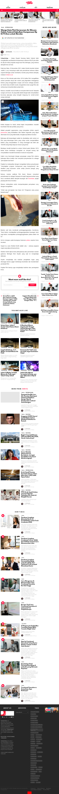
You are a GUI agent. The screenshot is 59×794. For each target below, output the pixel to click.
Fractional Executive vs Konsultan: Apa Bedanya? (29, 689)
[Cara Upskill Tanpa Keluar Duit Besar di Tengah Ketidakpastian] (34, 15)
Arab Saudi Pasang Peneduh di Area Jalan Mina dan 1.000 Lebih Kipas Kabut (29, 475)
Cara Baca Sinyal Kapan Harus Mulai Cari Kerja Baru (49, 240)
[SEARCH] (57, 10)
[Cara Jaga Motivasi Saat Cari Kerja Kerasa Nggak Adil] (48, 15)
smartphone (34, 771)
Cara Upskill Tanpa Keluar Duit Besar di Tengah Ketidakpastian (34, 20)
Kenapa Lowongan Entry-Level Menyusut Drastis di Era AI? (49, 204)
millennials (34, 756)
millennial (34, 754)
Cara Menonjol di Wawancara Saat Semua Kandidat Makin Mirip (49, 132)
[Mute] (11, 717)
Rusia (33, 769)
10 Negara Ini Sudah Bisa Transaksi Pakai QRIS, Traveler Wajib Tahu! (29, 627)
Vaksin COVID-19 (36, 775)
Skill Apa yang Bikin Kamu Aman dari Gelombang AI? (49, 312)
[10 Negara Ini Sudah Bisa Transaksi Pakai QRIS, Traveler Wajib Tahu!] (10, 629)
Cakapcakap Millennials (34, 730)
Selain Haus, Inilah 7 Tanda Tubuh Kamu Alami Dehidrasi (10, 327)
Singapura (39, 769)
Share (2, 101)
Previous (0, 18)
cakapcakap (34, 720)
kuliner (33, 747)
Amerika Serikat (35, 711)
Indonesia (39, 739)
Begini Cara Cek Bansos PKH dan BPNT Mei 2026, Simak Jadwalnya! (29, 436)
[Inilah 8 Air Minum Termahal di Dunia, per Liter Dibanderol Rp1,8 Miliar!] (29, 366)
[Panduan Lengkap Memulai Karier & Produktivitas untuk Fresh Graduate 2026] (10, 521)
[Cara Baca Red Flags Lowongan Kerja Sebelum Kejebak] (21, 15)
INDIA (33, 739)
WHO (33, 782)
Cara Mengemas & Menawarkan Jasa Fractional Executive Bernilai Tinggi (28, 583)
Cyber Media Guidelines (36, 789)
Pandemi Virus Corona (37, 760)
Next (58, 18)
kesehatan (31, 178)
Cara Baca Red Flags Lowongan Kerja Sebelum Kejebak (21, 20)
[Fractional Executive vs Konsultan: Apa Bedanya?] (10, 691)
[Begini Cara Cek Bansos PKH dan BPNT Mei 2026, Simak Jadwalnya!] (10, 437)
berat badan (35, 716)
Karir (23, 515)
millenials (40, 752)
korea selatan (35, 745)
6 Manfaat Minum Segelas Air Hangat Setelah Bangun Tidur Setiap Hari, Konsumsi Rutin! (28, 328)
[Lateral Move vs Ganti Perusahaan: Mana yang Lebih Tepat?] (49, 249)
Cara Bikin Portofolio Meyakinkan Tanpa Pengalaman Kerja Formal (49, 168)
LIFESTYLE (10, 323)
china (33, 734)
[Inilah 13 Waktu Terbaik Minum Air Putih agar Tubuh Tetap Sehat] (10, 366)
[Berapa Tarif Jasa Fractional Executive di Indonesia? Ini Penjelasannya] (10, 608)
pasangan (34, 762)
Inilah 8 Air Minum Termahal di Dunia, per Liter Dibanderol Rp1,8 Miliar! (28, 375)
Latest (8, 7)
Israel (38, 741)
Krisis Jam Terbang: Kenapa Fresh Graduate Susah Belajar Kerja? (49, 186)
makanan (39, 747)
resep (41, 767)
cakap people (35, 732)
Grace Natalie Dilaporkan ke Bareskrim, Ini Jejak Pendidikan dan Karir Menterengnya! (28, 455)
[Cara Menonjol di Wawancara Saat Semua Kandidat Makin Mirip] (49, 124)
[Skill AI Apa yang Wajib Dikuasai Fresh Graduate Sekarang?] (49, 142)
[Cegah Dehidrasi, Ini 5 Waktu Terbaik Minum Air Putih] (10, 343)
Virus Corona (35, 780)
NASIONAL (28, 414)
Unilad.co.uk (9, 75)
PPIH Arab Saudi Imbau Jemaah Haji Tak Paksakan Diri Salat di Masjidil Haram (29, 494)
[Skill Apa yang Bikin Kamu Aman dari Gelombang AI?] (49, 303)
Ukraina (33, 773)
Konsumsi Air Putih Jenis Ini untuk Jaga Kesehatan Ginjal (29, 351)
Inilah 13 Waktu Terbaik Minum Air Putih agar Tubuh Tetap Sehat (9, 374)
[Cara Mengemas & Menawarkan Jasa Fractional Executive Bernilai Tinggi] (10, 585)
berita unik (34, 718)
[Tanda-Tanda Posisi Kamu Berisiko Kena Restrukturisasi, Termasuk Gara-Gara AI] (49, 267)
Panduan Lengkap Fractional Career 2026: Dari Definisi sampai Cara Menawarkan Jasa (30, 541)
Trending (50, 7)
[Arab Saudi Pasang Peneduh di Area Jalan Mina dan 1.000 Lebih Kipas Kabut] (10, 475)
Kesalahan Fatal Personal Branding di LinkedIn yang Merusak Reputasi (29, 666)
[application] (7, 715)
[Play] (2, 717)
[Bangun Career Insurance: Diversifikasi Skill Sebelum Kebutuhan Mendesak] (7, 15)
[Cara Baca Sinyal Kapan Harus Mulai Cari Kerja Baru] (49, 231)
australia (34, 714)
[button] (7, 715)
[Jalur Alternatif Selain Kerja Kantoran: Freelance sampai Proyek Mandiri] (49, 106)
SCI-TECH (24, 623)
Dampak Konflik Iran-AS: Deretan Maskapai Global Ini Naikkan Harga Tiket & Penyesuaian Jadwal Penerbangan (29, 398)
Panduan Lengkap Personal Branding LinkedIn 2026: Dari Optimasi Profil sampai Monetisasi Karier (29, 563)
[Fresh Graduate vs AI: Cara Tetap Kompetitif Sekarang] (49, 213)
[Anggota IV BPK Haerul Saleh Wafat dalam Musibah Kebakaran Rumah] (10, 419)
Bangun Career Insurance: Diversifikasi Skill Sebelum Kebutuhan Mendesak (7, 20)
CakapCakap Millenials (37, 724)
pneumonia (4, 132)
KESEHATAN (4, 323)
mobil (40, 756)
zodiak (38, 782)
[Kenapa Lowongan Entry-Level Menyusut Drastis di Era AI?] (49, 195)
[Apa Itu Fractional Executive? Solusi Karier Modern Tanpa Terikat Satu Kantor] (10, 645)
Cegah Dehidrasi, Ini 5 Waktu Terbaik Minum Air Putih (9, 351)
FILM (33, 737)
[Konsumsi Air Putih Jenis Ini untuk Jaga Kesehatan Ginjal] (29, 343)
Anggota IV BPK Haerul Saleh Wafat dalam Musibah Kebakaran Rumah (29, 419)
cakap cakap (35, 722)
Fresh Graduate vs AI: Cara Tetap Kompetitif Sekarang (49, 222)
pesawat (34, 765)
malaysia (34, 752)
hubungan (39, 737)
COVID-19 (39, 734)
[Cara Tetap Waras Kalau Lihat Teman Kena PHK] (49, 287)
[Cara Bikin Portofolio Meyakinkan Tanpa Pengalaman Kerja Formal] (49, 160)
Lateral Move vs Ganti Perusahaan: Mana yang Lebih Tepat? (49, 258)
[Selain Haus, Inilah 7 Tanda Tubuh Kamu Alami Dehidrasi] (10, 319)
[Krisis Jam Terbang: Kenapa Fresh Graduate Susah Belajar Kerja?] (49, 178)
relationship (34, 767)
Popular (22, 7)
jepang (33, 743)
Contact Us (33, 788)
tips (40, 771)
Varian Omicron (35, 778)
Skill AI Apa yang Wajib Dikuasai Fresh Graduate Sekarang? (49, 150)
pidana (28, 240)
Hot (36, 7)
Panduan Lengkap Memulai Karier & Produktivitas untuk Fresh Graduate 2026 (30, 520)
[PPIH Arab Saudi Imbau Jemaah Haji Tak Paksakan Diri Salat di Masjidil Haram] (10, 494)
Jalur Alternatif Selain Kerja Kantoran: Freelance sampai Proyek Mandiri (49, 114)
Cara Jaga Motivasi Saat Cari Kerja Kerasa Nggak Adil (48, 20)
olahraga (34, 758)
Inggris (33, 741)
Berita (25, 389)
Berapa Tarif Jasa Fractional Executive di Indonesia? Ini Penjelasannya (29, 607)
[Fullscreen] (13, 717)
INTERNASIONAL (29, 392)
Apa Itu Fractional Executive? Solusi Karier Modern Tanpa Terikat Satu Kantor (29, 644)
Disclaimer (48, 788)
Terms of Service (41, 788)
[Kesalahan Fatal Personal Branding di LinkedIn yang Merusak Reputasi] (10, 668)
